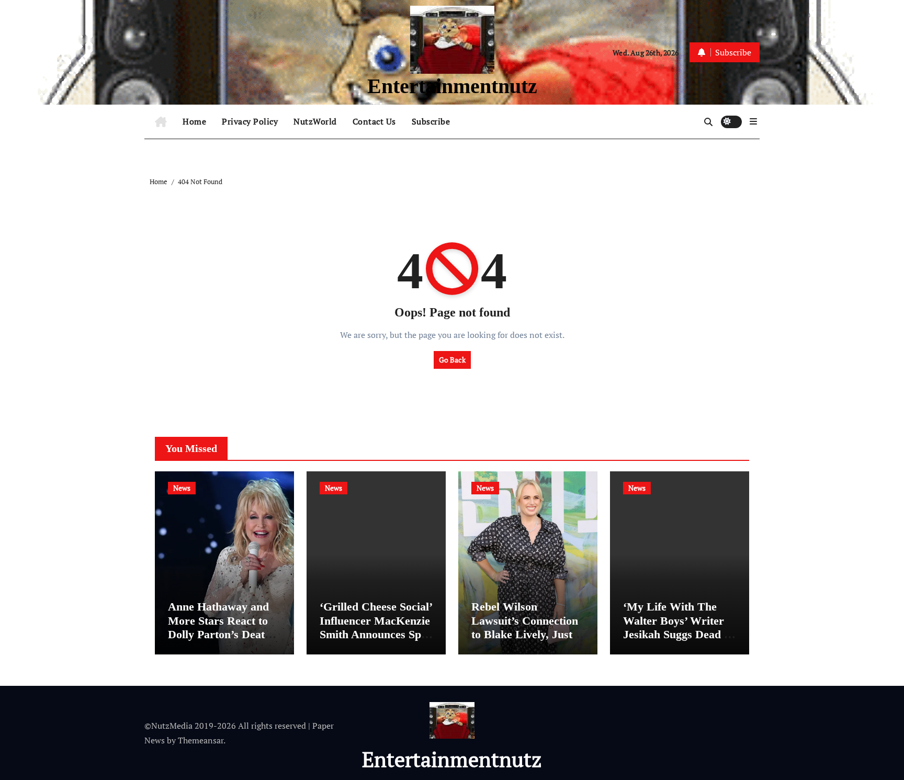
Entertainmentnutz (452, 86)
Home (194, 121)
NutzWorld (315, 121)
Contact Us (374, 121)
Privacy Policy (250, 121)
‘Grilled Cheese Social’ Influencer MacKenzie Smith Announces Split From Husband (376, 627)
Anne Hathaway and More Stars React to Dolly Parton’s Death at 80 (219, 627)
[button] (753, 121)
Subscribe (431, 121)
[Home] (161, 122)
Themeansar (200, 740)
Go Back (452, 360)
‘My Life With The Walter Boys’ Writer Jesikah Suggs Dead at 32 (678, 627)
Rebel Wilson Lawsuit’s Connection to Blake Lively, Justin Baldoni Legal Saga (526, 627)
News (181, 488)
